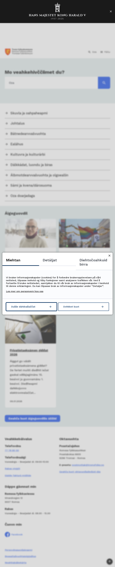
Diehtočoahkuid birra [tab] (93, 262)
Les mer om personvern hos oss (24, 291)
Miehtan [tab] (13, 260)
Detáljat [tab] (50, 260)
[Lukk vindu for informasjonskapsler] (109, 256)
